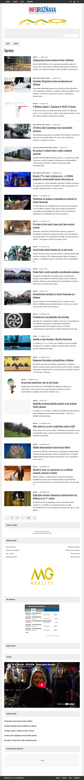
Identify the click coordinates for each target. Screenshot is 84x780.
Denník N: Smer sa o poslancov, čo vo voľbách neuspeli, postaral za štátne (53, 471)
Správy (35, 57)
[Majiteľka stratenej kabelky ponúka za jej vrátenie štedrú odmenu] (17, 413)
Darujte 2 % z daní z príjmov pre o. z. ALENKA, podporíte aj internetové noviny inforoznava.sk (53, 177)
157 (28, 518)
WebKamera (30, 1)
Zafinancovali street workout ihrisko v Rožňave (53, 60)
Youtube (8, 657)
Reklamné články (39, 78)
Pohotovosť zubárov (72, 550)
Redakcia (15, 1)
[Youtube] (74, 1)
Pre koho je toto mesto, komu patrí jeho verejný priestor (53, 226)
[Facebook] (70, 1)
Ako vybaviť (10, 553)
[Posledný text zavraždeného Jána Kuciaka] (17, 326)
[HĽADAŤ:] (68, 35)
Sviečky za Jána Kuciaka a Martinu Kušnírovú (52, 339)
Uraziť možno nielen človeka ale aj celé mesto (53, 249)
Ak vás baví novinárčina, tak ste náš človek (39, 382)
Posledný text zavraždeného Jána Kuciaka (51, 317)
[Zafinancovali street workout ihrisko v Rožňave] (17, 70)
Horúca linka (75, 557)
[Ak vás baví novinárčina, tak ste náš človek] (11, 392)
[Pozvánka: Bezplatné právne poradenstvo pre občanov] (17, 91)
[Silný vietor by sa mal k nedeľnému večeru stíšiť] (17, 436)
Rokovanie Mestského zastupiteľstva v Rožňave (53, 360)
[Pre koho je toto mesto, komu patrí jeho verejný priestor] (17, 234)
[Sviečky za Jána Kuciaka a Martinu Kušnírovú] (17, 349)
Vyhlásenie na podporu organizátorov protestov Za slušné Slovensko (55, 200)
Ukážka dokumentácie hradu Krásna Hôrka (51, 447)
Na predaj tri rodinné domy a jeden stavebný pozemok (52, 152)
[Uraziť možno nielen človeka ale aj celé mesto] (17, 259)
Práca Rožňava (11, 547)
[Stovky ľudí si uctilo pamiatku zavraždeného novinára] (17, 281)
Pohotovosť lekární (12, 550)
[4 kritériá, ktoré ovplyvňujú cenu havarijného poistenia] (17, 137)
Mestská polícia (11, 557)
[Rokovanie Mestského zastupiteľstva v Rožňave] (17, 370)
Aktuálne (36, 147)
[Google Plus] (78, 1)
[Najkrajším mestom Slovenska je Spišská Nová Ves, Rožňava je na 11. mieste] (17, 505)
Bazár (22, 1)
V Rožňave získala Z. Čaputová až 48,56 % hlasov (54, 106)
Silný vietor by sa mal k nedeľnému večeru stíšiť (54, 426)
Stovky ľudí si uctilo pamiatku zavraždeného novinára (56, 272)
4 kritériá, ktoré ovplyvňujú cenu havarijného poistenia (52, 129)
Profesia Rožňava (74, 547)
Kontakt (8, 1)
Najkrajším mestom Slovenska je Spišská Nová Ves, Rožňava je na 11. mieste (55, 497)
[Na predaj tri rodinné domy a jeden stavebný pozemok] (17, 160)
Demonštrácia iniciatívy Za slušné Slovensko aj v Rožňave (54, 296)
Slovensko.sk (75, 553)
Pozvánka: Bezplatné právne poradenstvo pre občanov (52, 83)
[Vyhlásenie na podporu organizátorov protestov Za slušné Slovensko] (17, 208)
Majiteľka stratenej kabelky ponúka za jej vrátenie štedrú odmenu (55, 405)
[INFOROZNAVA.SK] (42, 10)
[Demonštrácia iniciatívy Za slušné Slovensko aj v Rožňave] (17, 304)
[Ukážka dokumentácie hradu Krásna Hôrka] (17, 457)
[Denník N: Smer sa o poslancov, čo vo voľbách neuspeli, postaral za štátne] (17, 479)
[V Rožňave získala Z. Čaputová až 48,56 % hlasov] (17, 116)
